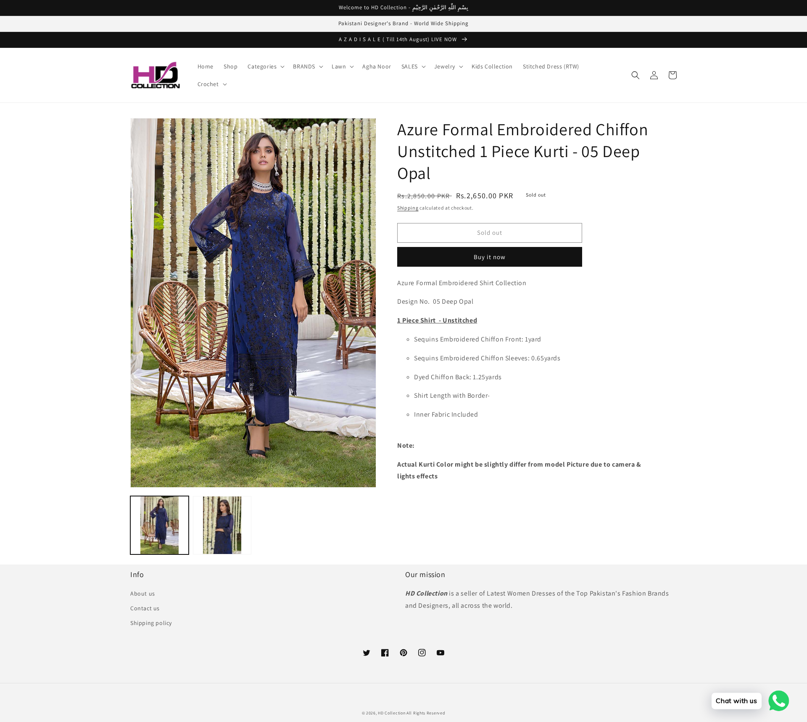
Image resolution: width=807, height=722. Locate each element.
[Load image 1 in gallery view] (159, 525)
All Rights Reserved (425, 713)
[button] (265, 66)
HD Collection (391, 713)
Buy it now (490, 257)
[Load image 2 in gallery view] (222, 525)
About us (142, 593)
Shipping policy (151, 623)
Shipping (408, 208)
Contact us (145, 608)
